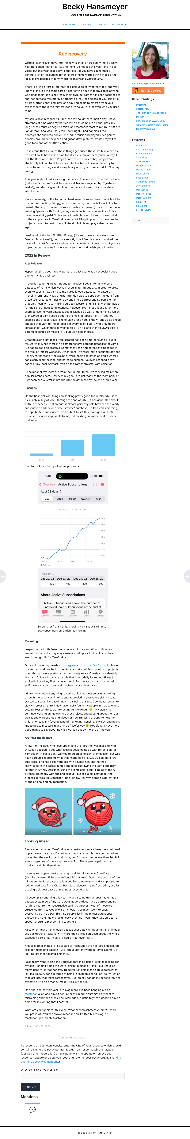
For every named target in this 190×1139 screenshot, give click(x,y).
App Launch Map (144, 149)
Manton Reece (143, 193)
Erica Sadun (142, 177)
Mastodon (31, 993)
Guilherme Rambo (145, 181)
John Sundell (143, 185)
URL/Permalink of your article (39, 1069)
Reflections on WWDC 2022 (150, 120)
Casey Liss (141, 157)
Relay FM (141, 201)
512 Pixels (141, 145)
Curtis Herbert (144, 161)
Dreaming (141, 104)
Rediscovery (142, 108)
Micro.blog (119, 24)
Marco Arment (143, 197)
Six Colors (141, 205)
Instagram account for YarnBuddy (84, 665)
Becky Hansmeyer (95, 6)
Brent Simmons (144, 153)
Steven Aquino (144, 209)
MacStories (142, 189)
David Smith (142, 173)
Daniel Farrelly (143, 165)
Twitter (101, 24)
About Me (69, 24)
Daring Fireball (144, 169)
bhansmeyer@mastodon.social (148, 83)
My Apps (85, 24)
